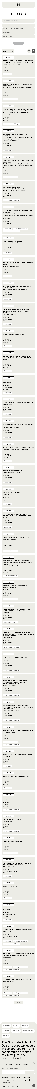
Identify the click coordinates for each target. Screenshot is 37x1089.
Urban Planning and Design (11, 124)
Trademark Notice (6, 1082)
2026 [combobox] (4, 25)
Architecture (7, 74)
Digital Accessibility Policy (23, 1077)
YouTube (25, 1026)
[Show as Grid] (29, 51)
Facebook (6, 1026)
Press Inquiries (28, 1031)
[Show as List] (33, 51)
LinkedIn (6, 1031)
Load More (18, 1003)
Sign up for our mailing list (10, 1069)
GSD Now (6, 1036)
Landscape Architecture (10, 99)
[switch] (14, 1035)
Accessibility (13, 1077)
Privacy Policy (5, 1077)
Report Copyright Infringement (9, 1080)
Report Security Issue (23, 1080)
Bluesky (16, 1026)
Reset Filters (18, 43)
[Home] (15, 1063)
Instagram (15, 1031)
